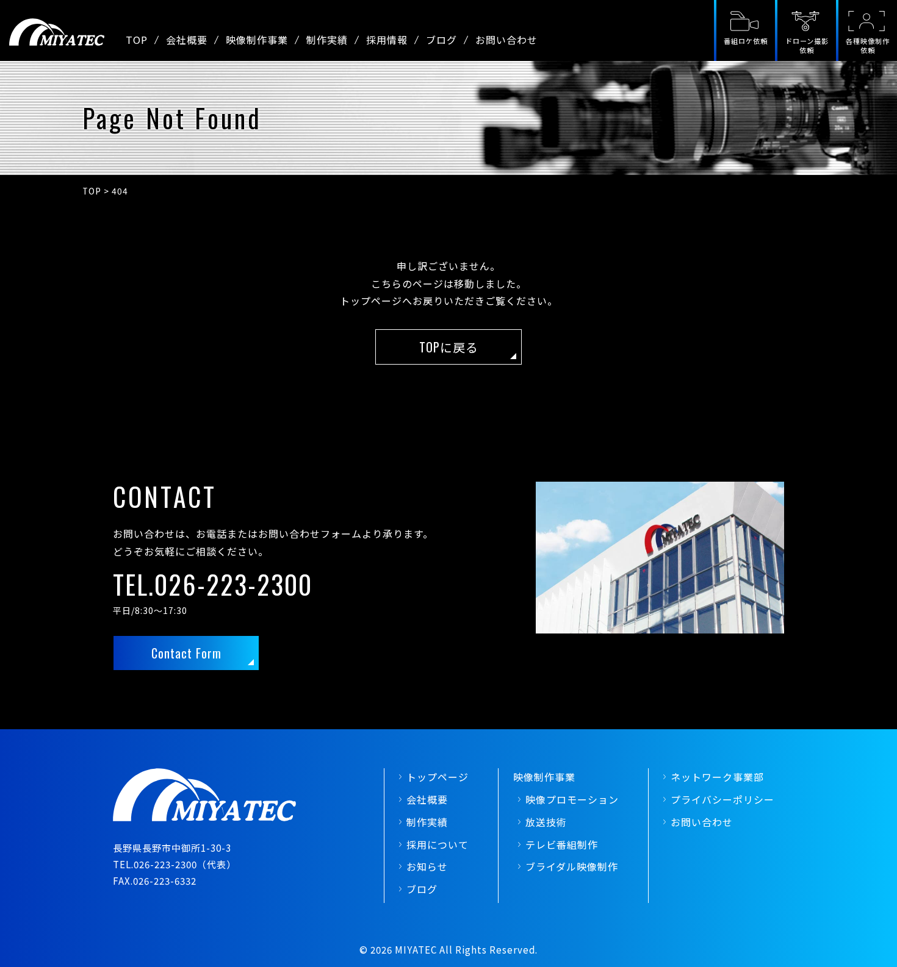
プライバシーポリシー (722, 799)
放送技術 (546, 822)
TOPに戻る (448, 347)
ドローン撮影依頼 (807, 45)
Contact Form (186, 653)
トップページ (437, 776)
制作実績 (327, 39)
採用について (437, 844)
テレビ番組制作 (561, 844)
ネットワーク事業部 (717, 776)
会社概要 (186, 39)
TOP (137, 39)
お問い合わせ (506, 39)
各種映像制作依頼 (868, 45)
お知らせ (427, 866)
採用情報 (387, 39)
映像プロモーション (572, 799)
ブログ (441, 39)
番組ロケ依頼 (746, 41)
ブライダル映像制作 (571, 866)
